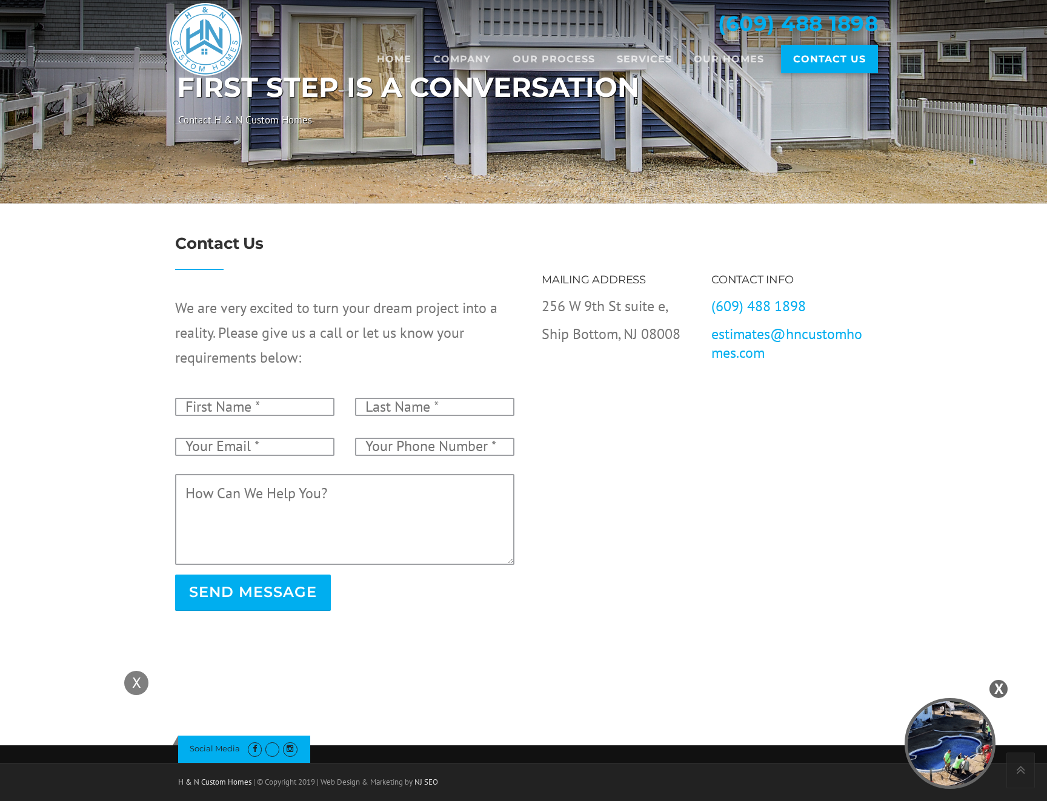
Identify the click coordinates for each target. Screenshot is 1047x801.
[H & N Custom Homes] (205, 37)
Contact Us (829, 59)
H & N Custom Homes (214, 782)
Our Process (554, 59)
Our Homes (729, 59)
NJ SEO (426, 782)
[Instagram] (290, 748)
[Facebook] (255, 748)
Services (644, 59)
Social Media (215, 748)
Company (462, 59)
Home (394, 59)
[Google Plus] (272, 748)
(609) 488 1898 (798, 23)
